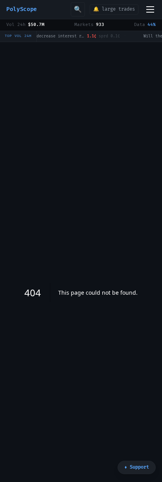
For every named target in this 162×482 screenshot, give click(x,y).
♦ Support (136, 467)
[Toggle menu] (150, 9)
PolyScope (21, 9)
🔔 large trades (114, 9)
